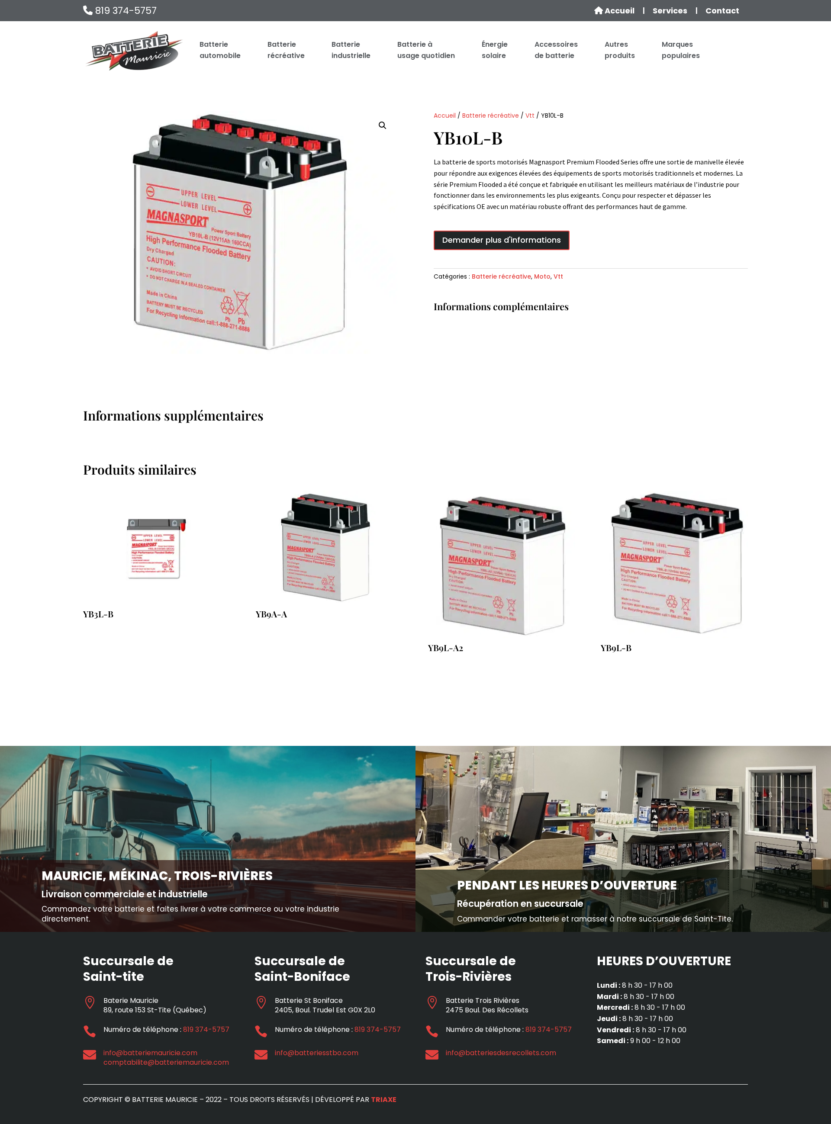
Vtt (530, 115)
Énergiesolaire (495, 50)
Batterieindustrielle (351, 50)
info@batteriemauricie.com (150, 1053)
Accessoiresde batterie (556, 50)
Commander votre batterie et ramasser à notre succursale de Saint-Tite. (595, 919)
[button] (382, 125)
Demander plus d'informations (501, 239)
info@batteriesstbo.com (316, 1053)
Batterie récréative (490, 115)
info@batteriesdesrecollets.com (501, 1053)
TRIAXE (383, 1100)
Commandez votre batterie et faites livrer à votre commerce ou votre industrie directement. (190, 914)
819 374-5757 (125, 10)
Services (670, 11)
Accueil (619, 11)
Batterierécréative (286, 50)
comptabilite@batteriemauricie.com (166, 1062)
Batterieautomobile (220, 50)
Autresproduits (620, 50)
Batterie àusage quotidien (426, 50)
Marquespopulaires (681, 50)
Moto (542, 276)
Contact (722, 11)
